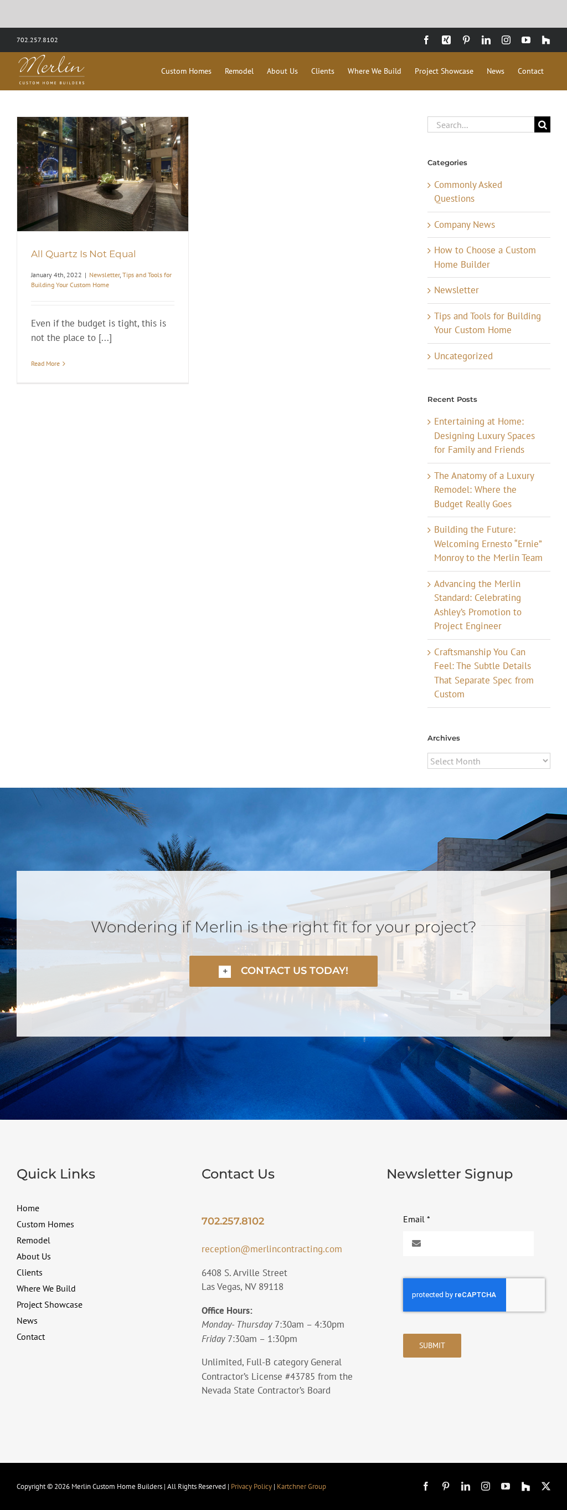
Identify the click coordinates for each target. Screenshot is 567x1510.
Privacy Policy (251, 1486)
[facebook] (425, 1486)
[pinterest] (445, 1486)
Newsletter (104, 275)
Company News (464, 224)
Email (416, 1219)
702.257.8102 (37, 39)
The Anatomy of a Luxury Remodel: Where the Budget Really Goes (484, 490)
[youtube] (505, 1486)
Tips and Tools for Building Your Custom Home (487, 323)
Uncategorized (463, 356)
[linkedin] (465, 1486)
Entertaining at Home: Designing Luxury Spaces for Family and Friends (484, 435)
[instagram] (485, 1486)
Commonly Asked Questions (468, 191)
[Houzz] (525, 1486)
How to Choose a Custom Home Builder (485, 257)
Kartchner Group (301, 1486)
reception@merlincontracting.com (272, 1249)
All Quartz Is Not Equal (83, 253)
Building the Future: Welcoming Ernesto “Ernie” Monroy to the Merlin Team (488, 543)
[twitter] (546, 1486)
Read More (45, 363)
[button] (283, 971)
